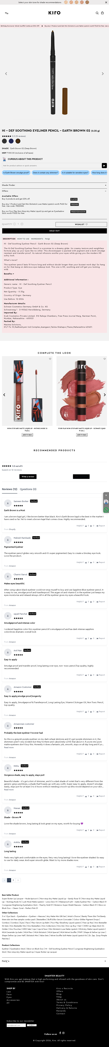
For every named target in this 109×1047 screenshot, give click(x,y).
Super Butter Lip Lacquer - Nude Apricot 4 (20, 898)
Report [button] (102, 526)
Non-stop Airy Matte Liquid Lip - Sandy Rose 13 (60, 898)
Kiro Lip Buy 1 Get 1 (74, 926)
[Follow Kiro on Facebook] (60, 1033)
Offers (59, 991)
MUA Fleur (28, 932)
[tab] (11, 489)
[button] (86, 526)
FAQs (59, 997)
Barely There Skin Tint (91, 916)
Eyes (22, 922)
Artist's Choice (74, 916)
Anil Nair (22, 650)
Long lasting (10, 851)
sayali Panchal (25, 613)
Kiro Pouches (15, 929)
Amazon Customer (27, 687)
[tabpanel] (54, 690)
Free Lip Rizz (88, 922)
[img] (19, 505)
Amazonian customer (24, 724)
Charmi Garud (25, 574)
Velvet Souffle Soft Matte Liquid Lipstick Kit (68, 935)
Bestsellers (41, 919)
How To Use (23, 239)
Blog (59, 994)
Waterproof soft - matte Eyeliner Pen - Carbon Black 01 (82, 902)
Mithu (21, 766)
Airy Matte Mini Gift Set (56, 916)
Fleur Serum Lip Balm (40, 922)
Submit (32, 1025)
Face (28, 922)
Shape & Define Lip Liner (94, 932)
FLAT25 (74, 199)
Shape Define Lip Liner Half (13, 935)
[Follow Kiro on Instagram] (63, 1033)
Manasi (21, 808)
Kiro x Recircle (64, 988)
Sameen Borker (25, 501)
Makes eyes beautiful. (14, 583)
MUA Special (53, 932)
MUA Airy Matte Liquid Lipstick (92, 929)
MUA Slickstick (40, 932)
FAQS (47, 239)
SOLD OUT (54, 231)
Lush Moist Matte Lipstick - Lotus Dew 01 (40, 902)
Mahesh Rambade (26, 537)
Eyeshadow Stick (18, 949)
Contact (60, 1013)
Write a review (28, 476)
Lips (34, 929)
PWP (80, 932)
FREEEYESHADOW (78, 212)
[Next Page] (18, 880)
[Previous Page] (4, 880)
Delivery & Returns (66, 1008)
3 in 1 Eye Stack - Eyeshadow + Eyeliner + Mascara (23, 916)
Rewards (61, 1011)
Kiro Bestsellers (34, 926)
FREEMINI (74, 204)
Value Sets (44, 935)
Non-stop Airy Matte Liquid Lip (21, 952)
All (8, 1003)
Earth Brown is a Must (14, 510)
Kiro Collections (49, 926)
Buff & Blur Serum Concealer (60, 919)
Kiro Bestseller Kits (18, 926)
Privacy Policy (64, 1005)
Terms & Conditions (67, 1002)
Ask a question (81, 476)
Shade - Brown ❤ (12, 817)
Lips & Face (42, 929)
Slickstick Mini (32, 935)
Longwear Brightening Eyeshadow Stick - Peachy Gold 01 (28, 905)
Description (9, 239)
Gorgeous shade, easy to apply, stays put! (24, 775)
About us (61, 999)
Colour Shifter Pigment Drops (86, 919)
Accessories (13, 1000)
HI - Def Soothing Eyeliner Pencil (59, 949)
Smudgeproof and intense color (19, 623)
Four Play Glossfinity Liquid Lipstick (66, 922)
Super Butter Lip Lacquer (46, 952)
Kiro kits (60, 926)
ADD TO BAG (27, 435)
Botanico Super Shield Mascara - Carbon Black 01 (75, 905)
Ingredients (37, 239)
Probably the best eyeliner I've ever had (23, 732)
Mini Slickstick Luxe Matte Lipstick (63, 929)
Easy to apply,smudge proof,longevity (22, 696)
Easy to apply (10, 659)
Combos (5, 922)
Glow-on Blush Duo (35, 949)
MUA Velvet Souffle (68, 932)
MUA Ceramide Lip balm (12, 932)
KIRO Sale (27, 929)
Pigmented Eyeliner (13, 547)
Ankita (21, 842)
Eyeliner (5, 949)
